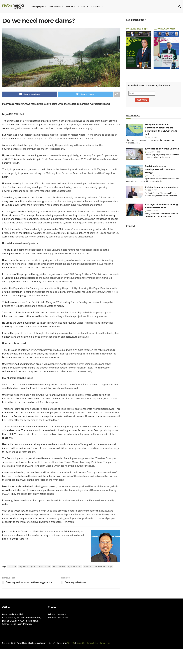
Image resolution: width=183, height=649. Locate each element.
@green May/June (27, 566)
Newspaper (37, 6)
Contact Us (98, 6)
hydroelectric (74, 566)
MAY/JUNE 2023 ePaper (137, 28)
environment (59, 566)
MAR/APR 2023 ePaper (164, 28)
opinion (88, 566)
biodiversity (44, 566)
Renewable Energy (103, 566)
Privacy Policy (92, 643)
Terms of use (105, 643)
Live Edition (55, 6)
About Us (83, 6)
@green (12, 566)
